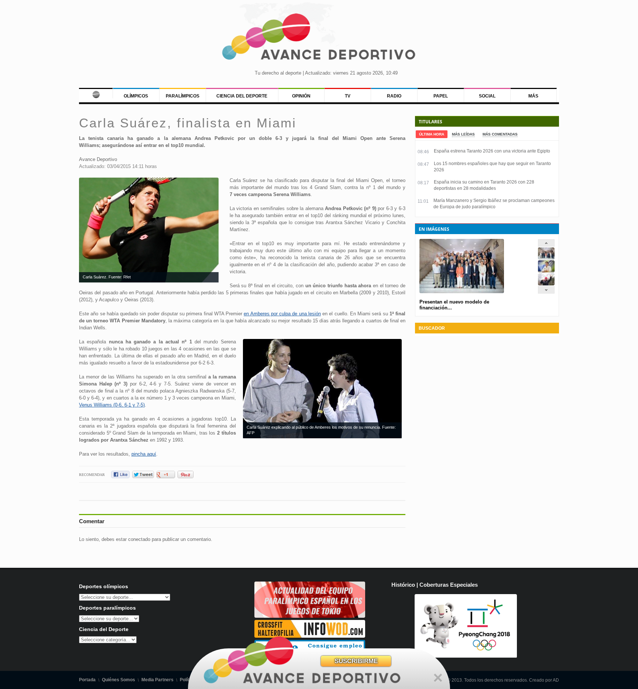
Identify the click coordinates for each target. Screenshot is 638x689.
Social (487, 96)
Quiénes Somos (118, 679)
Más (533, 96)
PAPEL (440, 96)
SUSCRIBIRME (356, 661)
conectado (139, 539)
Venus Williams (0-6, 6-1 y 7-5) (112, 405)
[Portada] (96, 93)
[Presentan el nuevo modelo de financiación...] (546, 258)
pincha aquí (143, 454)
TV (347, 96)
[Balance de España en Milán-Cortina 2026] (546, 271)
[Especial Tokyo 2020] (309, 616)
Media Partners (157, 679)
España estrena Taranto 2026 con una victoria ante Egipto (492, 151)
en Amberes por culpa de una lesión (282, 313)
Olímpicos (136, 96)
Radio (394, 96)
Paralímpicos (182, 96)
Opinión (301, 96)
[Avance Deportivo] (319, 39)
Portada (87, 679)
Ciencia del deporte (241, 96)
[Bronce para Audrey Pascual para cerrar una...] (546, 284)
